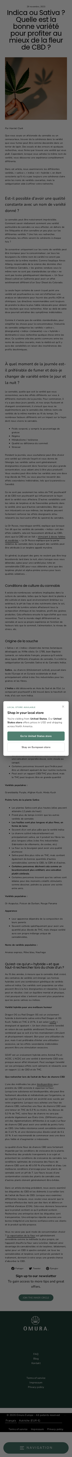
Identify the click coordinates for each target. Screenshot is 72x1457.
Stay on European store (36, 747)
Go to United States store (36, 736)
